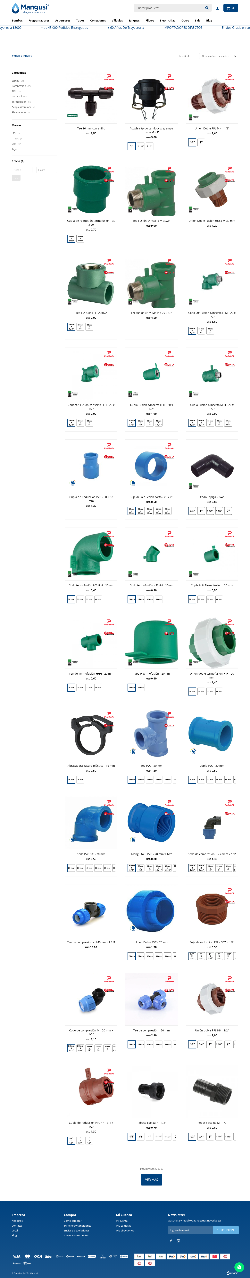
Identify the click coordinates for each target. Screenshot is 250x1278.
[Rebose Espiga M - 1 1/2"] (228, 1137)
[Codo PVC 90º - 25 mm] (80, 868)
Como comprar (72, 1220)
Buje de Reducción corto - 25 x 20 (151, 497)
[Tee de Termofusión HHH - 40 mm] (98, 688)
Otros (185, 20)
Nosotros (17, 1220)
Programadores (39, 20)
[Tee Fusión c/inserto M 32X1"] (151, 189)
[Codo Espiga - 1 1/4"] (210, 511)
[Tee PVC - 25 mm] (141, 779)
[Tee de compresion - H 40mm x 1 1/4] (91, 911)
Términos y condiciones (77, 1225)
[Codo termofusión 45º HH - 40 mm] (158, 599)
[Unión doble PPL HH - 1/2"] (212, 999)
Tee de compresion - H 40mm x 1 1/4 (91, 942)
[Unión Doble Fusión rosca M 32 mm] (212, 189)
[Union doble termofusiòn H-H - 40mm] (219, 691)
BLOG (209, 20)
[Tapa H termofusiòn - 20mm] (151, 642)
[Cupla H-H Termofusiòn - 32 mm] (210, 599)
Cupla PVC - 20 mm (212, 765)
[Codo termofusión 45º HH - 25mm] (141, 599)
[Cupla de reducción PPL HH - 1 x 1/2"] (89, 1141)
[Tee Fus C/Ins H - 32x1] (89, 327)
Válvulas (117, 20)
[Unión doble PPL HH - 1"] (210, 1044)
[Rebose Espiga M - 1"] (210, 1137)
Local (15, 1230)
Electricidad (168, 20)
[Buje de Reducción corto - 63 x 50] (158, 511)
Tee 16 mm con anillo (91, 128)
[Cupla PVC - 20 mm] (212, 734)
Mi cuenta (122, 1220)
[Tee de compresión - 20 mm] (151, 999)
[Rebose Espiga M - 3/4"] (201, 1137)
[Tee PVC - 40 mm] (158, 779)
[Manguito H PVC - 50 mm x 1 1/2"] (167, 868)
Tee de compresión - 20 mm (151, 1030)
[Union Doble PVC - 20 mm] (151, 911)
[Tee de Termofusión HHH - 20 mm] (91, 642)
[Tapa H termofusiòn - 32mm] (141, 688)
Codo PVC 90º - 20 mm (91, 854)
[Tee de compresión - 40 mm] (158, 1044)
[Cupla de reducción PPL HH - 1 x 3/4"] (80, 1140)
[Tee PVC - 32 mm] (150, 779)
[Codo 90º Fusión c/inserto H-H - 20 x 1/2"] (91, 373)
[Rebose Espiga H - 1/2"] (151, 1091)
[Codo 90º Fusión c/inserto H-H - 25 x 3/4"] (80, 423)
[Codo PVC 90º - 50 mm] (107, 868)
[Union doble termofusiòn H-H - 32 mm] (210, 691)
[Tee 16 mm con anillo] (91, 97)
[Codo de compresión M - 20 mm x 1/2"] (91, 999)
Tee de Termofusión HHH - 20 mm (91, 673)
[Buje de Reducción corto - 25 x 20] (151, 465)
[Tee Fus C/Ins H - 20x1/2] (91, 281)
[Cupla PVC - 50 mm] (228, 779)
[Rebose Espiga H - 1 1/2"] (167, 1137)
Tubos (80, 20)
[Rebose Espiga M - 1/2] (212, 1091)
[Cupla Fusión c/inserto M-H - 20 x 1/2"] (212, 373)
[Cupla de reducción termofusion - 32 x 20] (91, 189)
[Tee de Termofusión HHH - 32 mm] (89, 687)
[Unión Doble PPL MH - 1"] (201, 142)
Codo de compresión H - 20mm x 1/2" (212, 854)
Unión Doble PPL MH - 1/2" (212, 128)
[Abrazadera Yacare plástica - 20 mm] (80, 780)
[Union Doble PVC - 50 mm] (167, 956)
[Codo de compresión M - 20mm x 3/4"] (80, 1048)
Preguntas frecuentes (76, 1235)
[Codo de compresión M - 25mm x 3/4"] (98, 1048)
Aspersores (62, 20)
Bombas (17, 20)
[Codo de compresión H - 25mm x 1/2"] (210, 868)
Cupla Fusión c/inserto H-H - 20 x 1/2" (151, 407)
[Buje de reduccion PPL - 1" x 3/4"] (219, 956)
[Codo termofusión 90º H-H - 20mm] (91, 554)
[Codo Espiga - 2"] (228, 511)
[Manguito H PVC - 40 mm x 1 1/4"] (158, 868)
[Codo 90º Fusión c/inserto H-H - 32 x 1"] (89, 423)
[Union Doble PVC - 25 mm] (141, 956)
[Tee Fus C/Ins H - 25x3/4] (80, 327)
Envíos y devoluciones (76, 1230)
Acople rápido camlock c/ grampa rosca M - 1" (151, 130)
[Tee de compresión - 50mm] (167, 1044)
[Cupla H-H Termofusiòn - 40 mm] (219, 599)
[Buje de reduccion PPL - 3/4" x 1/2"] (212, 911)
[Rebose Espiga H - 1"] (150, 1137)
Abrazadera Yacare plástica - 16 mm (91, 765)
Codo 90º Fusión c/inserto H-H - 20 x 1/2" (91, 407)
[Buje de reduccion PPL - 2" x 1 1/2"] (210, 956)
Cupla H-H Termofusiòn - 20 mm (212, 585)
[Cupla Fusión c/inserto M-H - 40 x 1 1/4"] (228, 423)
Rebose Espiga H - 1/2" (151, 1123)
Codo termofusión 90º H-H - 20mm (91, 585)
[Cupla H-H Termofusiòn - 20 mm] (212, 554)
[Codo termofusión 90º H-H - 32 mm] (89, 599)
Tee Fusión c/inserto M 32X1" (152, 221)
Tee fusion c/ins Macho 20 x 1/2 (151, 313)
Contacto (17, 1225)
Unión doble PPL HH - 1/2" (212, 1030)
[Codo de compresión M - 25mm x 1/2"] (89, 1048)
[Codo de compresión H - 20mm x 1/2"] (212, 822)
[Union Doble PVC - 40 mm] (158, 956)
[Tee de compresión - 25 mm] (141, 1044)
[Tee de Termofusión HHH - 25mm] (80, 687)
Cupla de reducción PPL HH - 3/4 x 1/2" (91, 1124)
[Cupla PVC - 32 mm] (210, 779)
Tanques (134, 20)
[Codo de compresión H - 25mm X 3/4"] (219, 868)
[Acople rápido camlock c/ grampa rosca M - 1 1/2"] (150, 146)
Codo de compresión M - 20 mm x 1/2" (91, 1032)
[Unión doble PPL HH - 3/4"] (201, 1044)
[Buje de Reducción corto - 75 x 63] (167, 511)
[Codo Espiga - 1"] (201, 511)
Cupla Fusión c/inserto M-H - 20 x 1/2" (212, 407)
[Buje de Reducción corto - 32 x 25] (141, 511)
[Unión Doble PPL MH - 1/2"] (212, 97)
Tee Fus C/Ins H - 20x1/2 (91, 313)
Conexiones (98, 20)
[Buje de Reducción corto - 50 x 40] (150, 511)
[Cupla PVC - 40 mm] (219, 779)
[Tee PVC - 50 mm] (167, 779)
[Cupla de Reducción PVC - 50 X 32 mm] (91, 465)
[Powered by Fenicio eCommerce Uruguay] (232, 1273)
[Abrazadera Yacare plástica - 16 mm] (91, 734)
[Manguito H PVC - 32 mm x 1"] (150, 868)
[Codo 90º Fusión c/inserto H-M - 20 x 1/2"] (212, 281)
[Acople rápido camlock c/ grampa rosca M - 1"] (151, 97)
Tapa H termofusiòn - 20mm (151, 673)
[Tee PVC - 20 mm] (151, 734)
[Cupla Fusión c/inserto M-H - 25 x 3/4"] (210, 423)
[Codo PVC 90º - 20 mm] (91, 822)
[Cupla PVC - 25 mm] (201, 779)
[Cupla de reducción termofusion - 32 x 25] (80, 239)
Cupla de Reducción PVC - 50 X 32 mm (91, 499)
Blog (14, 1235)
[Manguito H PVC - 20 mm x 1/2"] (151, 822)
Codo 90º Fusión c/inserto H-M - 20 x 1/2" (212, 315)
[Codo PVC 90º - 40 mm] (89, 868)
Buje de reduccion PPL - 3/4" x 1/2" (212, 942)
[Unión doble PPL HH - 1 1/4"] (219, 1044)
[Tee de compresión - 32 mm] (150, 1044)
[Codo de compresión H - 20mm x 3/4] (201, 868)
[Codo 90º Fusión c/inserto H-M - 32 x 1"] (210, 331)
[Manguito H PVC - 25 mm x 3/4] (141, 868)
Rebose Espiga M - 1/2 (211, 1123)
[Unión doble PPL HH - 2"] (228, 1044)
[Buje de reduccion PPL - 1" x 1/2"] (201, 956)
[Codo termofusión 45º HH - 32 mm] (150, 599)
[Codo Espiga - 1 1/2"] (219, 511)
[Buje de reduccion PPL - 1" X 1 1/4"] (228, 956)
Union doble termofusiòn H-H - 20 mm (212, 675)
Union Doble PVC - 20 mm (151, 942)
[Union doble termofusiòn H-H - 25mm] (201, 691)
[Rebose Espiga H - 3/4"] (141, 1137)
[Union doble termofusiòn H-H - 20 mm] (212, 642)
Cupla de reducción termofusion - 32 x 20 (91, 222)
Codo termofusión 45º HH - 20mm (151, 585)
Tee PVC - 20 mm (151, 765)
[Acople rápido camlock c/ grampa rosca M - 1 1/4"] (141, 146)
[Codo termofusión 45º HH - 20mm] (151, 554)
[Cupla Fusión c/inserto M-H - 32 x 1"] (219, 423)
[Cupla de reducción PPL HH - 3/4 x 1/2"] (91, 1091)
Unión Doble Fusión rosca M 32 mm (212, 221)
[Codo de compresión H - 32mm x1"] (228, 868)
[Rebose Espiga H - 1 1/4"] (158, 1137)
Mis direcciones (125, 1230)
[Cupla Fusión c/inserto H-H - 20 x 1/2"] (151, 373)
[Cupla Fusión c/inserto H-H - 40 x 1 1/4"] (158, 423)
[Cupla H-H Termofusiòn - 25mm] (201, 599)
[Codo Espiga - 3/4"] (212, 465)
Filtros (150, 20)
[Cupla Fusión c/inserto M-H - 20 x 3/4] (201, 423)
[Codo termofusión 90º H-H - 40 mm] (98, 599)
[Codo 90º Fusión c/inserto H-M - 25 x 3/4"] (201, 331)
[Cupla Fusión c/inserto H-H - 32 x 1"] (150, 423)
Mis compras (123, 1225)
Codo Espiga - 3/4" (212, 497)
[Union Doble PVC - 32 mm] (150, 956)
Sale (197, 20)
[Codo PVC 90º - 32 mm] (98, 868)
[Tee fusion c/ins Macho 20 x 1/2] (151, 281)
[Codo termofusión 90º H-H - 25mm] (80, 599)
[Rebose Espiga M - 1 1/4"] (219, 1137)
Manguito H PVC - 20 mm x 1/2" (151, 854)
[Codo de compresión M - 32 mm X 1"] (107, 1048)
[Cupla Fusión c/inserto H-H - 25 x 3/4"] (141, 423)
